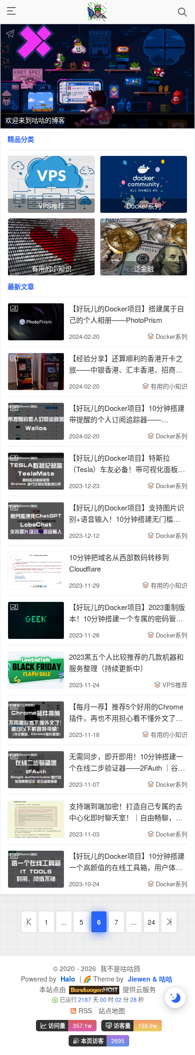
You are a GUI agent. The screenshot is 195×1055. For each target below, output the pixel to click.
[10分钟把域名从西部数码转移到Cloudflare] (36, 571)
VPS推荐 (174, 684)
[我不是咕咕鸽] (97, 12)
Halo (67, 978)
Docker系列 (171, 336)
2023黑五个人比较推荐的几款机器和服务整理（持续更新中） (126, 662)
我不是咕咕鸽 (119, 968)
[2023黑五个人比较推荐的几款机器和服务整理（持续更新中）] (36, 670)
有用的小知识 (169, 386)
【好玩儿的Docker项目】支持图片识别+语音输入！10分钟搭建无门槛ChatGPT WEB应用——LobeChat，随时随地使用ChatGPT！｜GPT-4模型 (126, 513)
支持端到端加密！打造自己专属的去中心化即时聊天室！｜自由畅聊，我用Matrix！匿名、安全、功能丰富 (126, 812)
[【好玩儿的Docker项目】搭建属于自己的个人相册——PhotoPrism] (36, 322)
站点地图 (111, 1010)
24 (151, 922)
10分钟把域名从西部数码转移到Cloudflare (119, 562)
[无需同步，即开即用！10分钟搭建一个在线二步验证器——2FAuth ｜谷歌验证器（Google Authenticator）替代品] (36, 770)
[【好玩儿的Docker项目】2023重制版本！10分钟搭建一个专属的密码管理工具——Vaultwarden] (36, 620)
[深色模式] (175, 997)
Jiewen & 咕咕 (149, 978)
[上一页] (28, 921)
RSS (84, 1010)
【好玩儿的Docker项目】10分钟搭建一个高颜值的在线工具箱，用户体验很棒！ (127, 862)
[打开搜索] (182, 12)
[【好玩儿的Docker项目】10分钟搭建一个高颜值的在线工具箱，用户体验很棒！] (36, 869)
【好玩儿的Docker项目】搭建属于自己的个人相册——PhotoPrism (126, 314)
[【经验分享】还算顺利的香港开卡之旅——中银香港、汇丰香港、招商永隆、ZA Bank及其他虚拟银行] (36, 372)
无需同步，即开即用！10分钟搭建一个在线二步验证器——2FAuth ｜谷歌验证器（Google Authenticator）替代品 (127, 762)
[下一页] (169, 921)
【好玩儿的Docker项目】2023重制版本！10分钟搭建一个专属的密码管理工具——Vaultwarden (127, 613)
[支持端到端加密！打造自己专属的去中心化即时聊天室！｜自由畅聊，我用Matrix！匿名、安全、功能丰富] (36, 819)
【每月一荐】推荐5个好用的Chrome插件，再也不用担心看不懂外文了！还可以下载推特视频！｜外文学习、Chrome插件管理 (126, 712)
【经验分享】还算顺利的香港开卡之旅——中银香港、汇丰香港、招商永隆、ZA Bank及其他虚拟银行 (126, 364)
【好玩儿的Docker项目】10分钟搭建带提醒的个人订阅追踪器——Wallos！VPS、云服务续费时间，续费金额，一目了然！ (127, 414)
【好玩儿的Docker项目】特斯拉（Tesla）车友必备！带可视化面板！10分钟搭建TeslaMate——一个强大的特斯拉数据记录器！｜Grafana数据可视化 (128, 464)
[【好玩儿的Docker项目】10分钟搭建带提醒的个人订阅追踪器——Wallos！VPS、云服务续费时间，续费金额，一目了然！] (36, 421)
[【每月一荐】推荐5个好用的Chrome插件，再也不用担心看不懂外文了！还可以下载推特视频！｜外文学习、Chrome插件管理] (36, 720)
